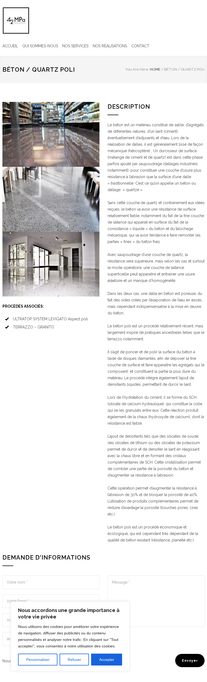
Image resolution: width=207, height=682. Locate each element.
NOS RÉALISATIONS (110, 46)
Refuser (74, 659)
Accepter (106, 659)
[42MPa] (15, 20)
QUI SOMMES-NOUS (40, 46)
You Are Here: (137, 69)
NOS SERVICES (75, 46)
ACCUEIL (10, 46)
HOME (155, 69)
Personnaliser (38, 659)
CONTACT (140, 46)
